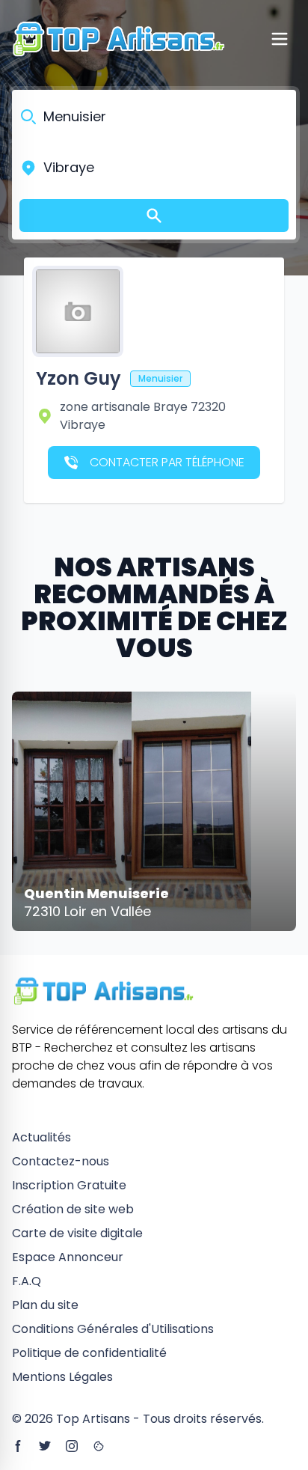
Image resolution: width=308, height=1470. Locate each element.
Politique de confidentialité (89, 1352)
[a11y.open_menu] (279, 38)
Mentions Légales (62, 1376)
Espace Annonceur (67, 1257)
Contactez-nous (60, 1161)
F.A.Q (26, 1281)
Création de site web (73, 1209)
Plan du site (45, 1305)
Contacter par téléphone (167, 462)
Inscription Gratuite (69, 1185)
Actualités (41, 1137)
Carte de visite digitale (77, 1233)
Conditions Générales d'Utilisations (113, 1329)
